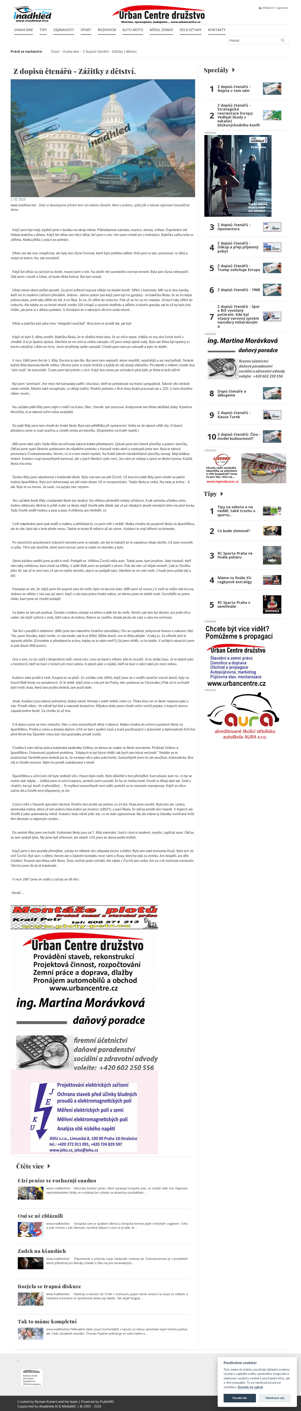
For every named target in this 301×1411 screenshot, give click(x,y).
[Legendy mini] (245, 468)
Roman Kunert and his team (56, 1401)
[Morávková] (245, 358)
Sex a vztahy (190, 30)
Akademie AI (48, 1406)
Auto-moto (132, 30)
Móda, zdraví (161, 30)
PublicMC (107, 1401)
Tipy (43, 30)
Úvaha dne (23, 30)
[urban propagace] (239, 655)
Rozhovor (107, 30)
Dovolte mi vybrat (250, 1387)
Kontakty (217, 30)
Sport (86, 30)
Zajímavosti (63, 30)
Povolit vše (240, 1398)
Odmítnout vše (274, 1398)
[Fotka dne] (238, 175)
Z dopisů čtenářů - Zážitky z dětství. (110, 51)
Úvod (55, 51)
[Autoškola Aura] (245, 717)
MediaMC (69, 1406)
